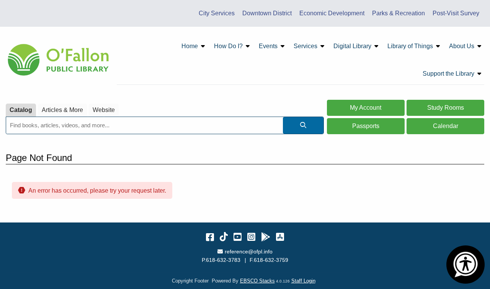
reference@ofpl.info (248, 251)
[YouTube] (238, 237)
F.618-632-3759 (269, 260)
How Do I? (228, 46)
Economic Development (331, 13)
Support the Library (448, 73)
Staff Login (303, 281)
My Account (365, 107)
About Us (461, 46)
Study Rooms (445, 107)
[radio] (21, 110)
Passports (365, 126)
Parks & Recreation (398, 13)
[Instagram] (251, 237)
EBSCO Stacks (257, 281)
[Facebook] (210, 237)
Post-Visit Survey (456, 13)
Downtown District (267, 13)
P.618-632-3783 (221, 260)
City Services (217, 13)
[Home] (59, 60)
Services (305, 46)
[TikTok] (224, 237)
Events (268, 46)
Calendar (445, 126)
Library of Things (410, 46)
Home (189, 46)
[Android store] (265, 237)
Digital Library (352, 46)
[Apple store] (280, 237)
